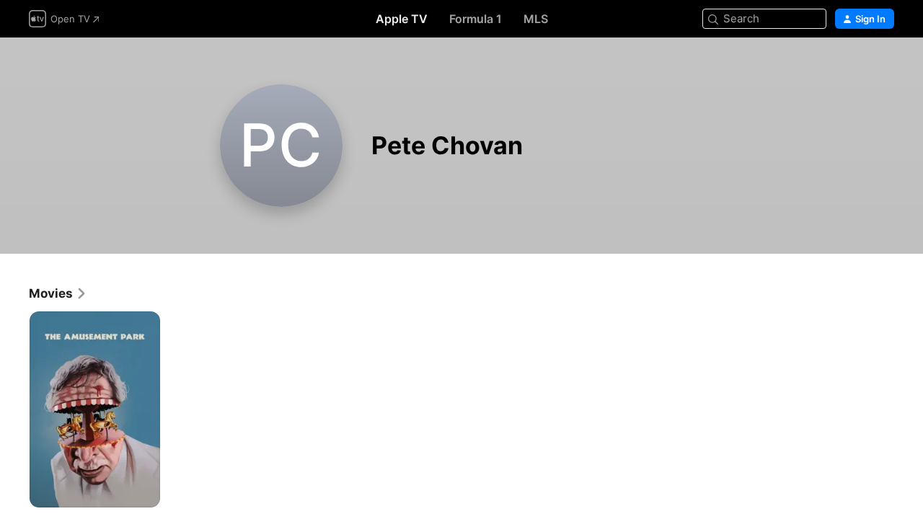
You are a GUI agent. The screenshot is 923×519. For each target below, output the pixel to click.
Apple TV (402, 19)
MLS (536, 19)
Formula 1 (475, 19)
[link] (58, 293)
